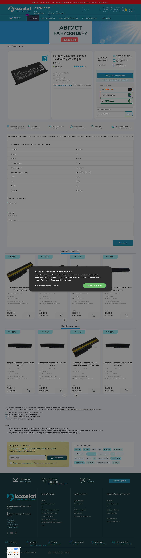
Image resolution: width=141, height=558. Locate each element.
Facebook (12, 549)
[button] (47, 286)
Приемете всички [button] (94, 286)
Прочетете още (65, 280)
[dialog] (70, 279)
